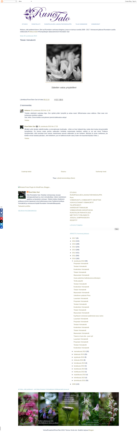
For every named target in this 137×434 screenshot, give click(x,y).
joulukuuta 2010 (79, 261)
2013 (74, 250)
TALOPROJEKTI (75, 205)
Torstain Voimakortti (80, 266)
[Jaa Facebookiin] (60, 100)
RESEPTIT (73, 220)
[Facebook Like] (1, 215)
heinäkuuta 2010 (79, 363)
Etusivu (63, 171)
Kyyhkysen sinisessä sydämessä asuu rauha (88, 316)
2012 (74, 253)
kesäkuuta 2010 (79, 366)
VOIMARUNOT (95, 24)
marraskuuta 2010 (80, 351)
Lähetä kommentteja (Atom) (66, 178)
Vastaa (27, 120)
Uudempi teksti (26, 171)
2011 (74, 255)
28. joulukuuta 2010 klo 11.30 (40, 110)
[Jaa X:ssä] (59, 100)
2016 (74, 241)
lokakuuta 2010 (79, 354)
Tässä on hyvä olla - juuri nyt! (83, 336)
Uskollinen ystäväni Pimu (82, 295)
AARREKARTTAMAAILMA (79, 207)
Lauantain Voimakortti (81, 298)
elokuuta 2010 (79, 360)
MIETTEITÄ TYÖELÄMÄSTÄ (79, 215)
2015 (74, 244)
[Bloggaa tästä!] (57, 100)
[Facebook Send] (1, 212)
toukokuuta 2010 (79, 369)
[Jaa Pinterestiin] (62, 100)
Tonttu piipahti (78, 281)
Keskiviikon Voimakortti (81, 269)
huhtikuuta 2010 (79, 372)
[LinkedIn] (1, 224)
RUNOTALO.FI (36, 24)
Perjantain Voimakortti (81, 263)
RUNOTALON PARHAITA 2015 (80, 212)
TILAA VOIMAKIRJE (81, 24)
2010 (74, 258)
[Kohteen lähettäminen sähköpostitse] (55, 100)
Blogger (91, 430)
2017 (74, 238)
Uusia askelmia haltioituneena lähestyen (87, 278)
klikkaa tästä (33, 32)
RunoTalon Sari (30, 126)
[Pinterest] (1, 218)
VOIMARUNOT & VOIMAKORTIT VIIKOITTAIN (85, 200)
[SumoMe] (1, 227)
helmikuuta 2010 (79, 377)
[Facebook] (1, 209)
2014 (74, 247)
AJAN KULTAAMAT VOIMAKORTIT (82, 202)
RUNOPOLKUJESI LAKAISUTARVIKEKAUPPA (57, 24)
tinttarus (27, 110)
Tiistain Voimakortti (80, 272)
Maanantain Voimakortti (81, 275)
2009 (74, 384)
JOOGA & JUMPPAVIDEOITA (80, 217)
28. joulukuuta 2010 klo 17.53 (48, 126)
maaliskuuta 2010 (80, 374)
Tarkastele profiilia (24, 206)
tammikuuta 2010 (80, 380)
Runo (72, 197)
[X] (1, 221)
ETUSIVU (25, 24)
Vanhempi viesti (101, 171)
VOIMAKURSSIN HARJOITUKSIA (81, 210)
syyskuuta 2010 (79, 357)
